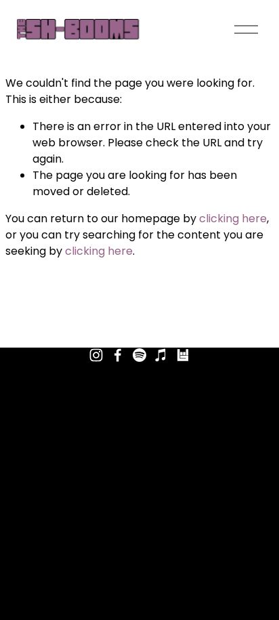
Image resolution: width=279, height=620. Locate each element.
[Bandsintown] (183, 355)
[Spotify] (139, 355)
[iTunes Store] (161, 355)
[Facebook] (118, 355)
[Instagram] (96, 355)
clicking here (233, 218)
